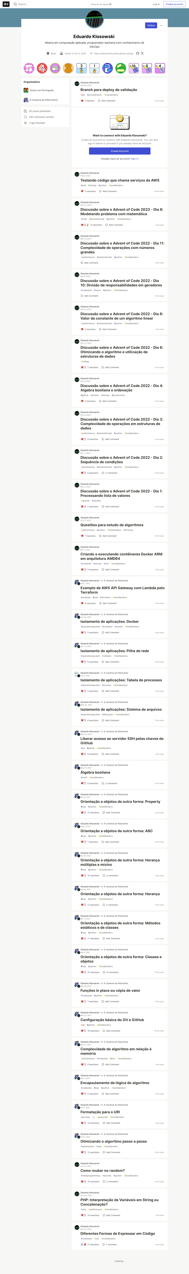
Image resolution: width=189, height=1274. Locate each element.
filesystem (107, 714)
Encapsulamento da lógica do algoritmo (114, 1083)
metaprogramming (90, 1175)
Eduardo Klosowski (90, 82)
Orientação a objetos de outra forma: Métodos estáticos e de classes (120, 925)
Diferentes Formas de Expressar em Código (117, 1233)
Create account (174, 4)
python (102, 185)
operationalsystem (90, 626)
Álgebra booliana (95, 772)
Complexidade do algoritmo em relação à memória (115, 1051)
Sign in (134, 158)
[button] (29, 68)
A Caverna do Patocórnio (116, 580)
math (84, 219)
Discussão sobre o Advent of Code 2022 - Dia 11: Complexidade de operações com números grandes (122, 247)
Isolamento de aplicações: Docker (109, 621)
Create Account (120, 151)
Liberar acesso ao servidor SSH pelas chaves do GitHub (122, 740)
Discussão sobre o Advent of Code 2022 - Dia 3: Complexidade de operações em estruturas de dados (121, 423)
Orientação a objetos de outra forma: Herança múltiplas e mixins (120, 862)
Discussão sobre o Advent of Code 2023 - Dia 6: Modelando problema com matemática (121, 211)
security (106, 1175)
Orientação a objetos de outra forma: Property (120, 801)
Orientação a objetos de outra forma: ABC (116, 831)
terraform (105, 597)
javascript (102, 1117)
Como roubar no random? (102, 1170)
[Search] (15, 4)
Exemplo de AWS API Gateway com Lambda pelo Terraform (122, 590)
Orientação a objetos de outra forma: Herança (120, 894)
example (86, 597)
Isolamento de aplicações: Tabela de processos (121, 680)
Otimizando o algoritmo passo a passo (113, 1141)
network (106, 656)
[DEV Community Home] (6, 4)
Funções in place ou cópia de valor (110, 990)
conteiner (86, 563)
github (84, 395)
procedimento (94, 94)
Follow (151, 25)
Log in (156, 4)
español (96, 500)
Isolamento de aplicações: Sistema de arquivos (121, 709)
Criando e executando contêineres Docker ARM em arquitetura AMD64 (121, 556)
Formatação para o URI (100, 1112)
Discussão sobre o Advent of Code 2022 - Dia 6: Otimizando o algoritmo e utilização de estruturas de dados (121, 352)
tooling (85, 361)
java (112, 1058)
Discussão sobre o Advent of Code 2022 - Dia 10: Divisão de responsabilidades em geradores (121, 283)
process (106, 685)
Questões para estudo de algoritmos (111, 525)
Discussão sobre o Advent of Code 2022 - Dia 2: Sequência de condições (121, 459)
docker (95, 395)
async (97, 290)
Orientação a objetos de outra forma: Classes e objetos (121, 959)
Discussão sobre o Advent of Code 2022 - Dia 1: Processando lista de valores (121, 493)
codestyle (86, 290)
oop (83, 806)
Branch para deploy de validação (108, 90)
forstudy (128, 530)
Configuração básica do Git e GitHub (112, 1020)
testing (92, 185)
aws (83, 185)
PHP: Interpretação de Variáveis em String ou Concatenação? (119, 1202)
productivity (118, 395)
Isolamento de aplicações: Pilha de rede (114, 651)
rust (96, 1238)
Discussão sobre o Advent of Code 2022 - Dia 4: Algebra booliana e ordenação (121, 388)
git (83, 94)
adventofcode (96, 219)
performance (88, 257)
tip (83, 748)
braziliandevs (111, 94)
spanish (85, 500)
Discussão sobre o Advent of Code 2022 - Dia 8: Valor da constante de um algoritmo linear (121, 316)
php (98, 1146)
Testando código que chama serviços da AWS (119, 180)
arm (106, 563)
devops (105, 395)
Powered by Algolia (100, 4)
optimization (87, 1146)
